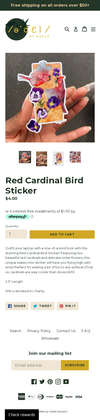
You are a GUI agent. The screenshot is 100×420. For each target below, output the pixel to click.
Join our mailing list (50, 353)
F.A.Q (85, 331)
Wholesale (50, 338)
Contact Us (66, 331)
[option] (25, 157)
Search (15, 331)
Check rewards (21, 414)
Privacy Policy (39, 331)
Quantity (11, 226)
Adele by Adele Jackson (52, 411)
